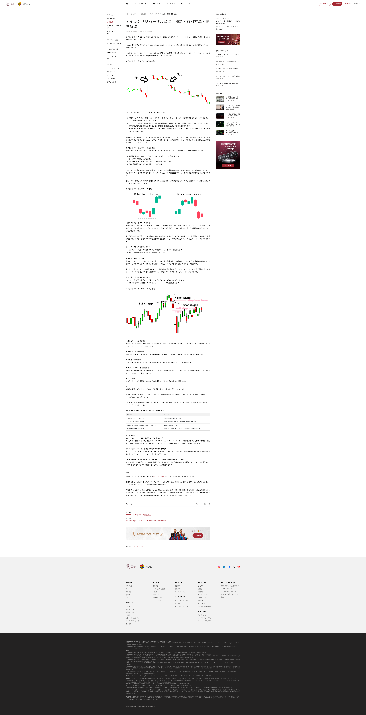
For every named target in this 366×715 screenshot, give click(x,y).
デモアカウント (220, 21)
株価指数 (128, 592)
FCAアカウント (324, 4)
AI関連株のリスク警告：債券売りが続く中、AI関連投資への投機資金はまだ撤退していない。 (233, 98)
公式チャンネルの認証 (204, 606)
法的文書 (200, 592)
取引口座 (155, 586)
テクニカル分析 (112, 49)
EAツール (110, 75)
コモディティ (130, 586)
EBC (131, 706)
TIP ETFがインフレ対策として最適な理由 (138, 515)
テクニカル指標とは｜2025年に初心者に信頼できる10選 (228, 69)
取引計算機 (111, 79)
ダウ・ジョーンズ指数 (222, 26)
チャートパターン (137, 546)
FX (126, 589)
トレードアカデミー (141, 4)
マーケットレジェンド (114, 27)
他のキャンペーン (226, 597)
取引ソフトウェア (113, 68)
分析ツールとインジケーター (134, 618)
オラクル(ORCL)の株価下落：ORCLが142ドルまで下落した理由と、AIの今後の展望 (233, 115)
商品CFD (230, 21)
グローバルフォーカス (114, 45)
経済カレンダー (112, 82)
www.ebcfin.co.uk (201, 652)
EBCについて (156, 4)
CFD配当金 (156, 595)
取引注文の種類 (220, 24)
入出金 (155, 592)
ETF (127, 598)
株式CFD (237, 21)
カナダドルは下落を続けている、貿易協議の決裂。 (233, 106)
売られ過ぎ (234, 26)
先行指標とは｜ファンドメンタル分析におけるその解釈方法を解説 (146, 521)
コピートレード (185, 4)
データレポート (179, 603)
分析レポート (111, 53)
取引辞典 (177, 586)
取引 (127, 4)
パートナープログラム (204, 621)
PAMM (128, 615)
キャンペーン (171, 4)
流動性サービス (157, 598)
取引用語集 (111, 19)
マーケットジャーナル (114, 57)
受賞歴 (200, 589)
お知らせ (200, 601)
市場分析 (128, 624)
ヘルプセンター (202, 603)
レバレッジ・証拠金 (159, 589)
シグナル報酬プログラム (228, 591)
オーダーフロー (112, 72)
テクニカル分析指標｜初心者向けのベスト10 (228, 83)
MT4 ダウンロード (131, 609)
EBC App (128, 606)
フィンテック (157, 601)
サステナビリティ (203, 595)
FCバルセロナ (202, 615)
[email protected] (190, 676)
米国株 (128, 595)
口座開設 (337, 4)
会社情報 (200, 586)
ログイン (348, 4)
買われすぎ (219, 29)
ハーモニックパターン (222, 18)
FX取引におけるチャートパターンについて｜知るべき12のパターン (228, 54)
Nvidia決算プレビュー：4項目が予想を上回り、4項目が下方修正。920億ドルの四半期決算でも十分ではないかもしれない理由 (233, 131)
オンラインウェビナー (114, 32)
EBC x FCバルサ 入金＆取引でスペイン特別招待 (230, 587)
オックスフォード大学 (204, 618)
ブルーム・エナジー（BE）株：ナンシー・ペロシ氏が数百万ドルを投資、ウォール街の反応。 (233, 123)
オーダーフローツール (132, 621)
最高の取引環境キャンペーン (229, 594)
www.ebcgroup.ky (206, 654)
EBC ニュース (202, 598)
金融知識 (110, 22)
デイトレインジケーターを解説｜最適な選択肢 (228, 76)
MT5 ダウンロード (131, 612)
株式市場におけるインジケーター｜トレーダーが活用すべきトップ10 (228, 61)
